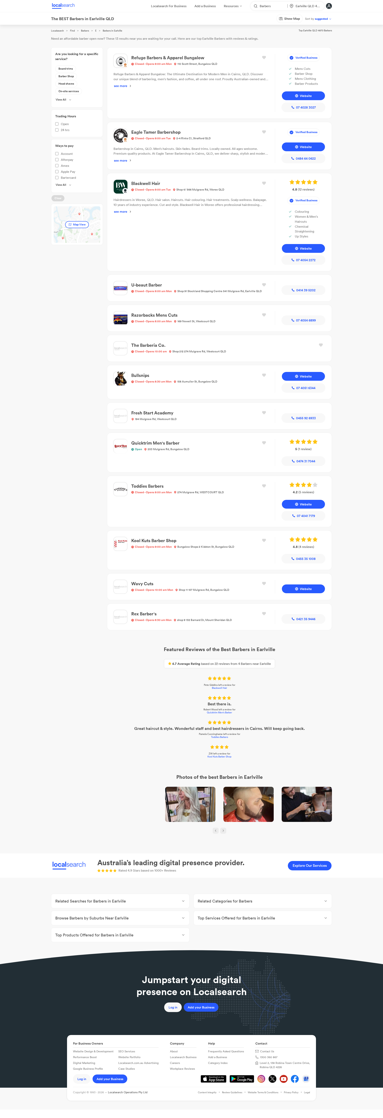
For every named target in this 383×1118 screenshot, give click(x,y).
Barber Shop (66, 76)
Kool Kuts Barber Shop (219, 756)
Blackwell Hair (219, 687)
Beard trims (65, 68)
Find (72, 30)
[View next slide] (223, 831)
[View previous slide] (216, 831)
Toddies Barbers (219, 736)
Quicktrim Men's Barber (219, 712)
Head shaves (66, 83)
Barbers (85, 30)
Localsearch (57, 30)
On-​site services (68, 91)
